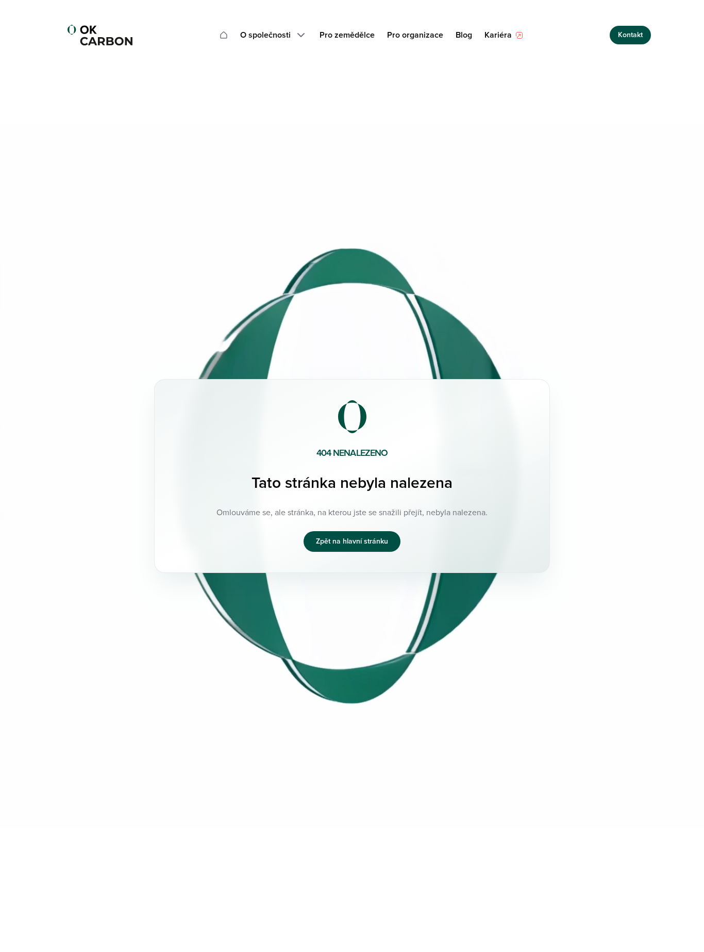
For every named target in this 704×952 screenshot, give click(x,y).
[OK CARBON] (100, 35)
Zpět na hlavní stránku (352, 541)
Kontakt (630, 34)
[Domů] (224, 35)
